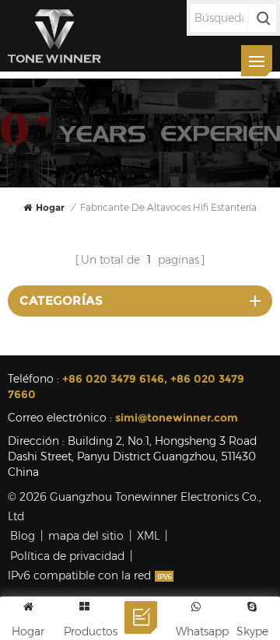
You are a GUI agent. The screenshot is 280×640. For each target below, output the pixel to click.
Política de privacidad (67, 556)
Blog (22, 536)
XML (148, 536)
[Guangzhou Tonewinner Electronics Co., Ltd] (54, 35)
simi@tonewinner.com (176, 418)
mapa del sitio (86, 536)
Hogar (50, 207)
